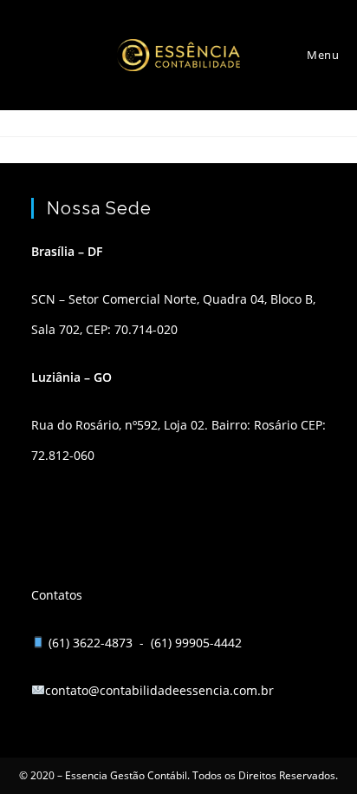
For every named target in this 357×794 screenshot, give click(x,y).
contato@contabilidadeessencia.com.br (159, 690)
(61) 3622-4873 (92, 642)
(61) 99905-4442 (196, 642)
